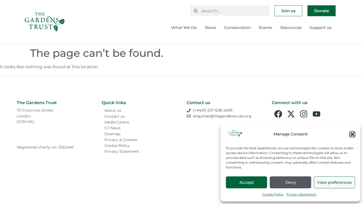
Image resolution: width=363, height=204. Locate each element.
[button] (352, 134)
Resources (291, 27)
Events (265, 27)
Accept (246, 182)
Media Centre (116, 122)
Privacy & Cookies (120, 139)
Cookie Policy (273, 194)
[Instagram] (303, 114)
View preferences (334, 182)
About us (112, 110)
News (210, 27)
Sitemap (112, 133)
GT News (112, 128)
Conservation (237, 27)
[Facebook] (278, 114)
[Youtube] (316, 114)
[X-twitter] (291, 114)
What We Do (184, 27)
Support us (321, 27)
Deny (290, 182)
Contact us (114, 116)
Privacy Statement (301, 194)
